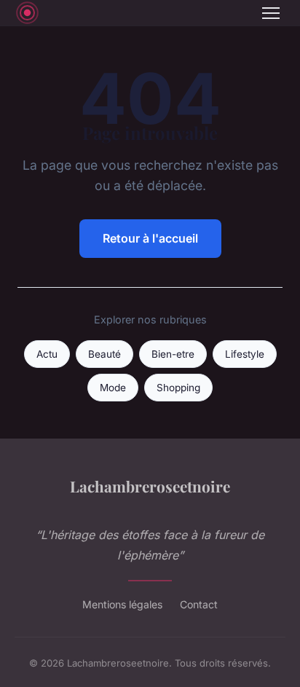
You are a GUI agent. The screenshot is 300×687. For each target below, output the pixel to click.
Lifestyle (244, 354)
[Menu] (270, 13)
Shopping (178, 387)
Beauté (104, 354)
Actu (47, 354)
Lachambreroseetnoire (150, 486)
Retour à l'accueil (150, 238)
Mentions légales (122, 604)
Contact (199, 604)
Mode (113, 387)
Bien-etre (172, 354)
